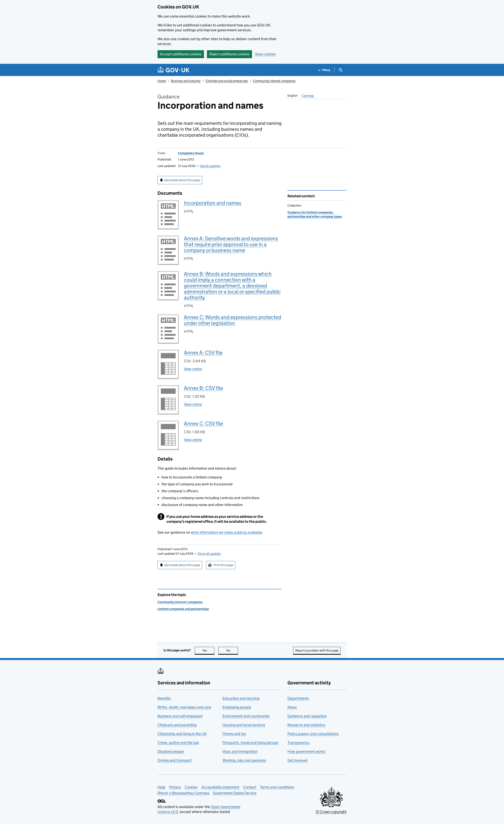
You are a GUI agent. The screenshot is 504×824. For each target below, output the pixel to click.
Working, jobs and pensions (244, 760)
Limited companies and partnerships (183, 609)
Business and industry (185, 81)
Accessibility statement (220, 787)
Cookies (191, 787)
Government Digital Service (235, 793)
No (232, 650)
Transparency (298, 742)
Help (161, 787)
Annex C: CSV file (203, 423)
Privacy (175, 787)
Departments (298, 698)
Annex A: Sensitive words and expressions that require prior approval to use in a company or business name (231, 244)
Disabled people (171, 751)
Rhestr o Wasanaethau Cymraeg (183, 793)
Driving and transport (175, 760)
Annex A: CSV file (203, 352)
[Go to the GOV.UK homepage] (173, 70)
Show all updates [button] (209, 553)
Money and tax (234, 733)
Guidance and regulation (307, 716)
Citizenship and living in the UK (182, 733)
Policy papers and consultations (313, 733)
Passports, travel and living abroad (250, 742)
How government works (306, 751)
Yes (208, 650)
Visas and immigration (240, 751)
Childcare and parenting (177, 725)
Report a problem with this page (316, 650)
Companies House (191, 153)
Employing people (236, 707)
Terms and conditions (277, 787)
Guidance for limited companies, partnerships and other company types (314, 214)
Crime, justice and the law (178, 742)
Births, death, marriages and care (184, 707)
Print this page (223, 565)
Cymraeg (308, 95)
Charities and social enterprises (226, 81)
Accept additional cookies (181, 54)
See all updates (210, 166)
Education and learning (240, 698)
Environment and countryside (246, 716)
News (292, 707)
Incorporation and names (212, 203)
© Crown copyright (331, 811)
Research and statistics (306, 725)
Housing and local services (243, 725)
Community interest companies (274, 81)
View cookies (265, 54)
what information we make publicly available (226, 532)
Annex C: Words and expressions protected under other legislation (232, 320)
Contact (249, 787)
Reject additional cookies (229, 54)
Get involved (297, 760)
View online (193, 369)
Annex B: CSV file (203, 388)
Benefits (164, 698)
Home (162, 81)
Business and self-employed (180, 716)
